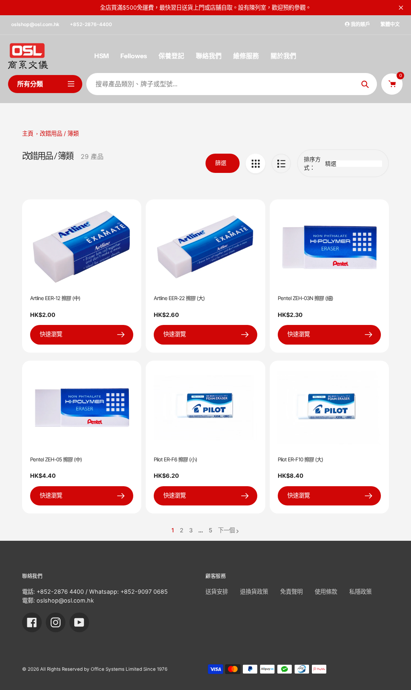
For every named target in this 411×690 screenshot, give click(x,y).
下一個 (226, 530)
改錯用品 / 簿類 (59, 133)
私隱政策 (360, 591)
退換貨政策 (254, 591)
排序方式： (312, 163)
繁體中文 (390, 24)
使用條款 (326, 591)
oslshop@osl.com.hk (35, 24)
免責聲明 (291, 591)
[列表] (281, 163)
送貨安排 (217, 591)
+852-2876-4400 (91, 24)
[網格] (255, 163)
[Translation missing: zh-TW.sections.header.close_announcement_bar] (401, 8)
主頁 (27, 133)
